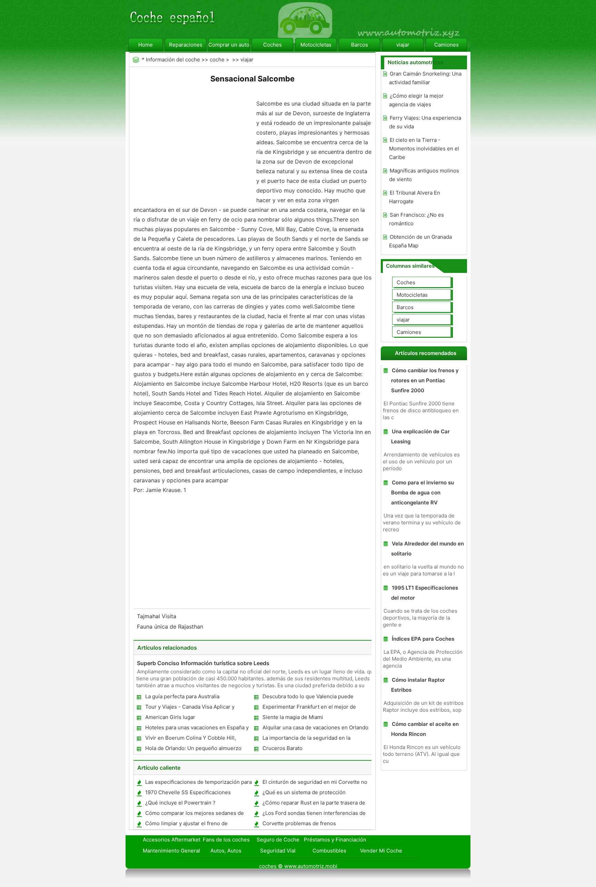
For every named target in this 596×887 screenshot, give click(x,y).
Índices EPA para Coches (423, 638)
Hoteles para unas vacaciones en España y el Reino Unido (197, 728)
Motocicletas (315, 44)
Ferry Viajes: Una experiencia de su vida (425, 122)
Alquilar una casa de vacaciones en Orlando (315, 727)
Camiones (446, 44)
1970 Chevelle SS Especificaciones (188, 792)
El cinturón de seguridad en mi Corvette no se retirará (314, 783)
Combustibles (329, 850)
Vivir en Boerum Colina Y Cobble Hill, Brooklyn (190, 739)
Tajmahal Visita (157, 616)
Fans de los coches (226, 839)
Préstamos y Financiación (335, 839)
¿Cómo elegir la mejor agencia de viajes (416, 100)
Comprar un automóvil (229, 44)
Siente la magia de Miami (292, 717)
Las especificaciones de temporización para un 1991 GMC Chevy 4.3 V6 (198, 783)
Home (145, 44)
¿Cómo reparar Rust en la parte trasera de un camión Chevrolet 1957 (313, 804)
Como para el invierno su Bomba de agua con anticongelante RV (422, 492)
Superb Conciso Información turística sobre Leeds (203, 663)
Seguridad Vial (278, 850)
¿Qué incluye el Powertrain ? (180, 802)
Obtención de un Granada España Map (420, 241)
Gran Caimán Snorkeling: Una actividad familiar (425, 78)
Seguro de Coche (278, 839)
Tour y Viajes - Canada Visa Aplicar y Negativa (190, 708)
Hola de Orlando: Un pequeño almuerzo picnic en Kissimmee (193, 749)
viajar (402, 44)
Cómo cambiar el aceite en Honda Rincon (425, 729)
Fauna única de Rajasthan (171, 626)
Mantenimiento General (171, 850)
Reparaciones (185, 44)
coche (217, 59)
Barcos (359, 44)
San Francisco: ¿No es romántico (416, 219)
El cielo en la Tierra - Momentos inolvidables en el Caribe (424, 148)
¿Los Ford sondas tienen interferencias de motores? (314, 814)
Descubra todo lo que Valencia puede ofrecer (308, 697)
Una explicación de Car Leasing (420, 436)
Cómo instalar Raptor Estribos (418, 685)
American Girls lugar (170, 717)
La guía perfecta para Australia (182, 696)
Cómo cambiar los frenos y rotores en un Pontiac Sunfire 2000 (425, 380)
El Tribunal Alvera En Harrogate (414, 197)
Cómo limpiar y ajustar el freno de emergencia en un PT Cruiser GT (186, 824)
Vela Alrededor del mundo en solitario (427, 548)
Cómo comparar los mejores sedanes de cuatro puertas (194, 814)
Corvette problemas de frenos (299, 823)
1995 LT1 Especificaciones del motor (424, 592)
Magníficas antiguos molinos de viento (424, 175)
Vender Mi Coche (381, 850)
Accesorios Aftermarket (171, 839)
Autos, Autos (225, 850)
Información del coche (173, 59)
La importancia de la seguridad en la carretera (306, 739)
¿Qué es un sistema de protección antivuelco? (304, 793)
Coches (272, 44)
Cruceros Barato (282, 748)
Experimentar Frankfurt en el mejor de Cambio (309, 708)
